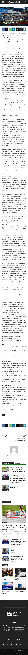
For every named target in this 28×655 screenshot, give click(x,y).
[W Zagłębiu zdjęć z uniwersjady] (21, 572)
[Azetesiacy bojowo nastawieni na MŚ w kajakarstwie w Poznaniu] (5, 469)
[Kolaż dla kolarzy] (21, 586)
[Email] (17, 29)
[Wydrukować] (21, 29)
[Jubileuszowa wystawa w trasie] (7, 572)
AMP (15, 650)
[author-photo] (14, 453)
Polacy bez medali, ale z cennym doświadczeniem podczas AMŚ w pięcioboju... (18, 558)
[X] (6, 29)
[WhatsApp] (10, 29)
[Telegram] (24, 29)
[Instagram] (7, 644)
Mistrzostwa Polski (15, 13)
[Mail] (16, 644)
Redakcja (6, 650)
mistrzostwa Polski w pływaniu (8, 416)
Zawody (9, 13)
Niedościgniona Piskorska (5, 436)
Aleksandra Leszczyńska (9, 22)
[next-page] (5, 494)
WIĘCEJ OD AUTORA (20, 463)
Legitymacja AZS (20, 650)
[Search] (26, 2)
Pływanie (3, 15)
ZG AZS (10, 650)
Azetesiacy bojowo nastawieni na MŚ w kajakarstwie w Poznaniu (17, 469)
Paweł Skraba (4, 529)
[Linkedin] (13, 29)
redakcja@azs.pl (18, 634)
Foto (3, 576)
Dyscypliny (22, 13)
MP (17, 416)
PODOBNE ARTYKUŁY (7, 463)
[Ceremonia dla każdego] (7, 586)
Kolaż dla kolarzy (19, 591)
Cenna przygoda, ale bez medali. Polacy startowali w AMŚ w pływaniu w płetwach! (20, 438)
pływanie (21, 416)
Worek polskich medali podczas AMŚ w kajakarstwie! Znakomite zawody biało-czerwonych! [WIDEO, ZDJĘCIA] (18, 478)
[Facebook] (3, 29)
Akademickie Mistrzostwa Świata (4, 478)
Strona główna (4, 5)
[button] (2, 2)
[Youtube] (24, 644)
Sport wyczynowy (10, 15)
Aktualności (10, 5)
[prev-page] (3, 494)
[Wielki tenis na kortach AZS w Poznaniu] (5, 488)
